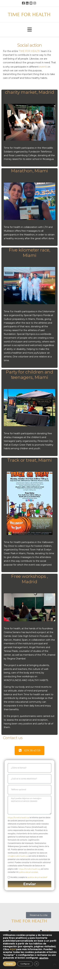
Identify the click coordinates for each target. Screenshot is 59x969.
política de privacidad (28, 872)
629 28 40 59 (32, 750)
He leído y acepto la (28, 877)
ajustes (43, 958)
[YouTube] (31, 3)
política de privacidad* (37, 877)
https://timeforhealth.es (18, 817)
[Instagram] (35, 3)
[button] (29, 29)
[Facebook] (24, 3)
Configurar (25, 964)
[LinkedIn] (28, 3)
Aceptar (9, 964)
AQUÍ (12, 949)
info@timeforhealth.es (18, 856)
